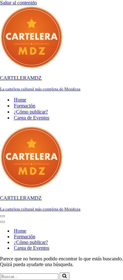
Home (20, 99)
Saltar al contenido (18, 2)
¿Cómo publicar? (31, 111)
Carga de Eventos (31, 117)
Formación (24, 105)
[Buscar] (64, 276)
